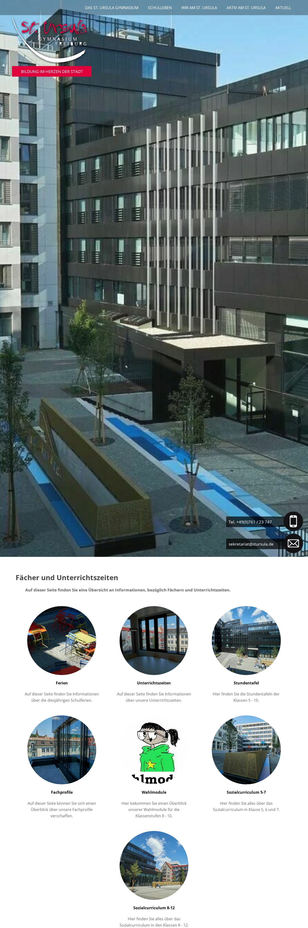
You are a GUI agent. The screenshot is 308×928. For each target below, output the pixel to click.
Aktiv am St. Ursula (246, 7)
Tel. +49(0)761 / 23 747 (250, 522)
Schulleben (160, 7)
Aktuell (283, 7)
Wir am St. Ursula (199, 7)
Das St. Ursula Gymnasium (111, 7)
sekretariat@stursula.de (251, 544)
